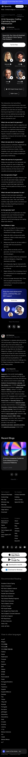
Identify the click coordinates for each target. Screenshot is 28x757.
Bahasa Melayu (5, 739)
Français (3, 659)
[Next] (16, 474)
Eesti (2, 719)
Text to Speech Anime (7, 603)
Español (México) (6, 692)
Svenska (3, 694)
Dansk (3, 654)
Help (16, 533)
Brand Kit (17, 541)
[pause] (3, 751)
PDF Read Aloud (5, 618)
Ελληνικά (3, 724)
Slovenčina (4, 714)
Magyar (3, 642)
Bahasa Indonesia (6, 732)
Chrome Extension (6, 507)
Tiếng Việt (4, 702)
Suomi (3, 662)
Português (4, 707)
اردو (2, 742)
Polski (3, 679)
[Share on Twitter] (14, 327)
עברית (2, 729)
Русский (3, 684)
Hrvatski (3, 722)
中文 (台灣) (4, 647)
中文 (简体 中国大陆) (7, 649)
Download (4, 512)
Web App (3, 504)
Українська (4, 687)
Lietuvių (3, 727)
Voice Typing (17, 37)
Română (3, 704)
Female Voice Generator (8, 593)
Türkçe (3, 699)
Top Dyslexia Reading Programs (10, 598)
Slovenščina (4, 717)
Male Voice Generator (7, 596)
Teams (3, 525)
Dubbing (17, 497)
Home (2, 9)
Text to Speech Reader (7, 591)
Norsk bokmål (5, 677)
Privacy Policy (4, 754)
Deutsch (3, 664)
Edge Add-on (5, 509)
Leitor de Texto (5, 626)
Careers (17, 528)
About (16, 521)
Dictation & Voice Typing (8, 583)
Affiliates (17, 531)
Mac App (3, 499)
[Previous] (11, 474)
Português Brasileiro (7, 682)
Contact (17, 523)
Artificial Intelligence (10, 9)
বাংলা (2, 734)
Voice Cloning (18, 499)
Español (3, 689)
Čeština (3, 652)
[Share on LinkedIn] (19, 327)
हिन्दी (2, 667)
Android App (4, 497)
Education (4, 528)
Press (16, 538)
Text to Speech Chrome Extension (10, 613)
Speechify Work (19, 502)
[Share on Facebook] (9, 327)
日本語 (3, 672)
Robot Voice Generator (7, 601)
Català (3, 737)
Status (16, 536)
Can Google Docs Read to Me (9, 611)
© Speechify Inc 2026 (15, 754)
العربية (3, 639)
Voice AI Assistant (6, 586)
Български (4, 709)
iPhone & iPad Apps (6, 494)
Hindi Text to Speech (7, 616)
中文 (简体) (4, 644)
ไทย (2, 697)
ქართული (4, 712)
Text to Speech (7, 37)
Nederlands (4, 657)
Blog (16, 526)
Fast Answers (7, 39)
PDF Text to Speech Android (9, 588)
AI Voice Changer (6, 606)
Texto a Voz (4, 623)
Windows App (5, 502)
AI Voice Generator (20, 494)
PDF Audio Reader (6, 608)
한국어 (3, 674)
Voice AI (15, 35)
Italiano (3, 669)
